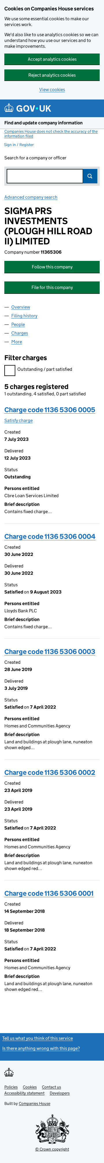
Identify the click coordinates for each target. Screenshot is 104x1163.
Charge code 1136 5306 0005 (49, 410)
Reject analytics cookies (52, 75)
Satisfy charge (18, 420)
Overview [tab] (20, 307)
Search (90, 176)
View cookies (52, 89)
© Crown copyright (52, 1149)
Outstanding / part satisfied (44, 369)
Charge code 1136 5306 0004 (50, 536)
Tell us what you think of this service (37, 1038)
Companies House (34, 1103)
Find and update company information (43, 123)
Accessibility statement (24, 1093)
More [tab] (16, 341)
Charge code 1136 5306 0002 (49, 772)
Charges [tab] (19, 333)
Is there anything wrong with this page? (41, 1048)
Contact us (51, 1087)
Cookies (30, 1087)
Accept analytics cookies (52, 59)
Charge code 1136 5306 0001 (49, 893)
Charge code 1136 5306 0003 (49, 651)
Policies (11, 1087)
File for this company (52, 287)
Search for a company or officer (35, 158)
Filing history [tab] (24, 315)
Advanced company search (30, 197)
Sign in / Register (19, 144)
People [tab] (18, 324)
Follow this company (52, 267)
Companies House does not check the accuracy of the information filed (51, 134)
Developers (60, 1093)
